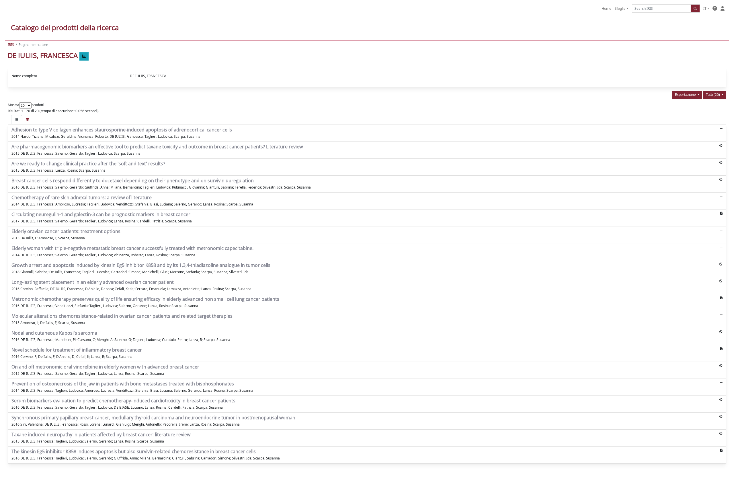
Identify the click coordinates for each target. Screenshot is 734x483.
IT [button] (704, 8)
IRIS (11, 44)
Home (606, 8)
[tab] (16, 119)
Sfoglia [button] (620, 8)
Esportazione (686, 94)
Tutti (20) (713, 94)
